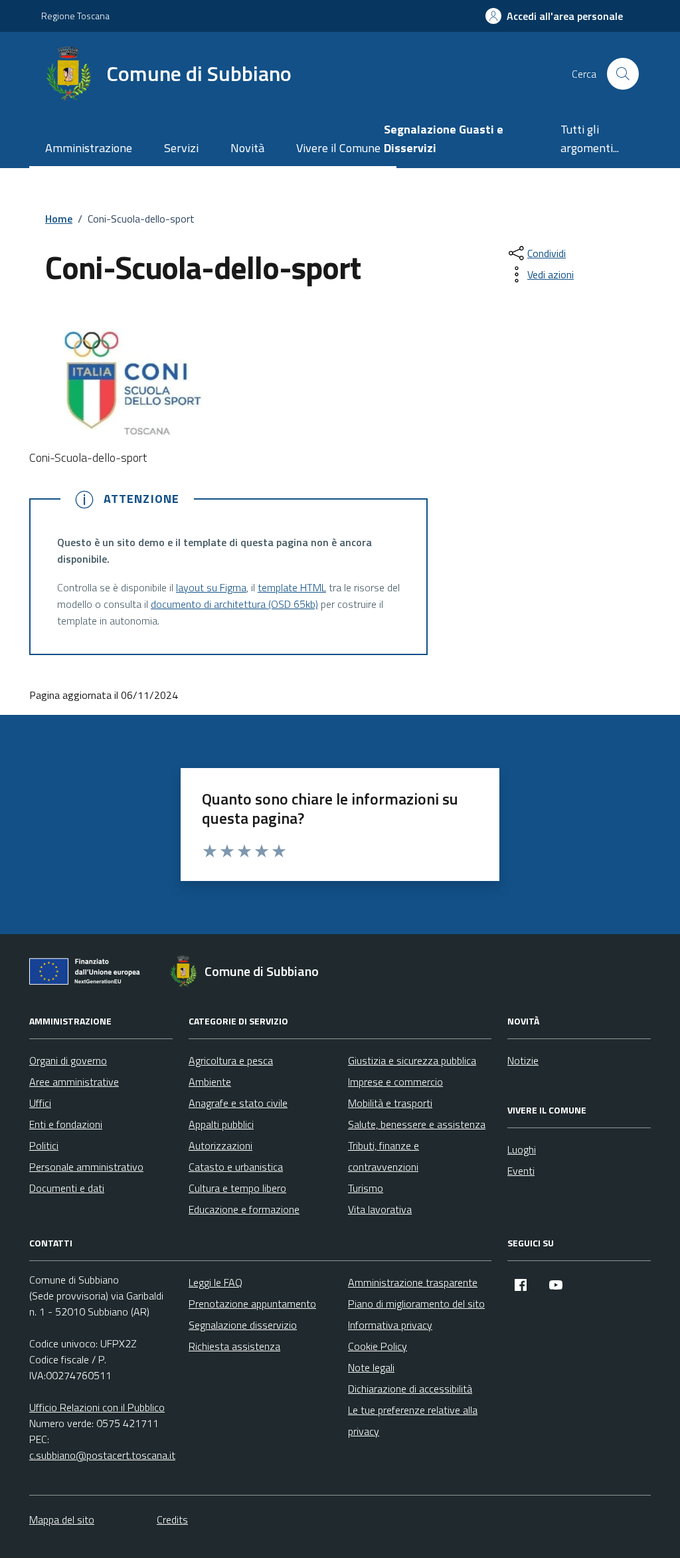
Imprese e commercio (395, 1082)
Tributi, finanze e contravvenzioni (383, 1156)
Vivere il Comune (338, 148)
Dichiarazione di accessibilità (410, 1389)
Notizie (523, 1060)
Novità (247, 148)
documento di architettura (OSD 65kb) (234, 604)
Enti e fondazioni (65, 1124)
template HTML (292, 587)
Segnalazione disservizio (243, 1325)
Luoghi (521, 1149)
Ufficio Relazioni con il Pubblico (97, 1407)
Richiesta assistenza (234, 1346)
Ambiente (210, 1082)
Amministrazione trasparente (412, 1282)
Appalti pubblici (221, 1124)
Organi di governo (68, 1060)
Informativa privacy (390, 1325)
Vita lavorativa (380, 1209)
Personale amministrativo (86, 1167)
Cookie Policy (377, 1346)
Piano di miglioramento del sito (416, 1304)
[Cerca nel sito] (623, 74)
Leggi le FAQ (215, 1282)
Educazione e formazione (244, 1209)
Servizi (181, 148)
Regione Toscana (75, 16)
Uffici (40, 1103)
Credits (172, 1519)
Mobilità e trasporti (390, 1103)
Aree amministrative (74, 1082)
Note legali (371, 1367)
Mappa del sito (61, 1519)
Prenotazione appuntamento (252, 1304)
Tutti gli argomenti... (589, 138)
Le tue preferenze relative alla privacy (412, 1420)
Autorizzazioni (220, 1145)
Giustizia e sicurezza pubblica (412, 1060)
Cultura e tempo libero (237, 1188)
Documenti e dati (66, 1188)
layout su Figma (211, 587)
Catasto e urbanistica (236, 1167)
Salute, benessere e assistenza (416, 1124)
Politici (43, 1145)
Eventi (521, 1171)
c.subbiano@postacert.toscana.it (102, 1455)
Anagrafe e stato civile (238, 1103)
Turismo (365, 1188)
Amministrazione (88, 148)
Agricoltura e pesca (231, 1060)
